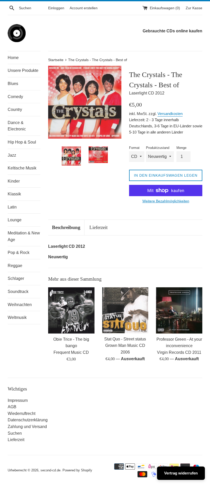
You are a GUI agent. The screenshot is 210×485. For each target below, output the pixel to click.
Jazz (12, 155)
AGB (12, 407)
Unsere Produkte (23, 70)
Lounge (15, 220)
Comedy (15, 96)
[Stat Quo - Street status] (125, 310)
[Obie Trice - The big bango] (71, 310)
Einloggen (56, 8)
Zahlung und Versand (27, 426)
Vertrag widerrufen (181, 473)
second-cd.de (50, 470)
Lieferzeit (98, 227)
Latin (12, 207)
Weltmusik (17, 317)
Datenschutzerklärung (28, 420)
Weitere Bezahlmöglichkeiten (165, 201)
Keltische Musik (22, 168)
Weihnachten (20, 304)
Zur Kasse (194, 8)
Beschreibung (66, 227)
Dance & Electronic (17, 125)
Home (13, 57)
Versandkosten (170, 113)
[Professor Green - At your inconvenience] (179, 310)
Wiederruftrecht (21, 413)
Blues (13, 83)
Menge (181, 148)
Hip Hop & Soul (22, 142)
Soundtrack (18, 291)
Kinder (14, 181)
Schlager (16, 278)
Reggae (15, 265)
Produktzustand (157, 148)
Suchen (15, 433)
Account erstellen (84, 8)
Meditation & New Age (24, 236)
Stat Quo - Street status (125, 339)
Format (134, 148)
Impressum (18, 400)
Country (15, 109)
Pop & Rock (18, 252)
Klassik (14, 194)
